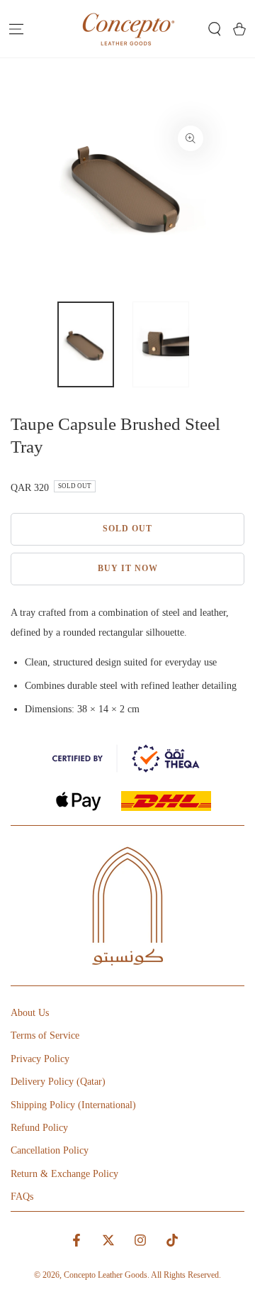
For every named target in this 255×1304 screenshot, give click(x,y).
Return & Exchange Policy (64, 1173)
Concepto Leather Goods (105, 1275)
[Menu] (16, 29)
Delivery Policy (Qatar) (58, 1081)
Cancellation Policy (50, 1150)
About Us (30, 1012)
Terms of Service (45, 1035)
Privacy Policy (40, 1059)
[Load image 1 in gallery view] (85, 344)
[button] (214, 29)
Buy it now (128, 568)
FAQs (22, 1196)
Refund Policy (39, 1127)
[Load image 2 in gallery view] (160, 344)
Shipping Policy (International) (73, 1105)
